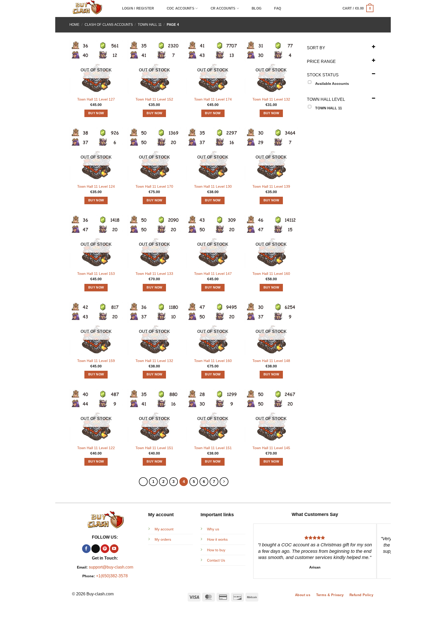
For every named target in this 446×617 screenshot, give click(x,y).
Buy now (96, 113)
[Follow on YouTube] (114, 548)
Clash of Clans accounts (109, 25)
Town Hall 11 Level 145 (271, 448)
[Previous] (143, 481)
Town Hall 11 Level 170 (154, 186)
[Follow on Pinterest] (105, 548)
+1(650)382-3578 (112, 576)
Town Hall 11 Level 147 (213, 274)
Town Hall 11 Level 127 (96, 99)
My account (164, 529)
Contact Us (216, 560)
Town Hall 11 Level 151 (154, 448)
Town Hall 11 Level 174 (213, 99)
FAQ (277, 8)
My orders (163, 539)
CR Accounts (223, 8)
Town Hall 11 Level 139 (271, 186)
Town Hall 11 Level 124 (96, 186)
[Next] (224, 481)
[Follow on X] (95, 548)
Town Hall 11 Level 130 (213, 186)
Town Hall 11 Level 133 (154, 274)
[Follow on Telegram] (123, 548)
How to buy (216, 550)
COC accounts (180, 8)
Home (74, 25)
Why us (213, 529)
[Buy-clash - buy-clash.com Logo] (90, 8)
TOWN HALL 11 (150, 25)
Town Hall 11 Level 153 (96, 274)
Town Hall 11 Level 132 (271, 99)
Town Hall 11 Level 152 (154, 99)
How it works (217, 539)
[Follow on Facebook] (86, 548)
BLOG (256, 8)
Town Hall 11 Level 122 (96, 448)
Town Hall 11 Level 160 (271, 274)
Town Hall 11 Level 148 (271, 361)
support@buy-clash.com (111, 567)
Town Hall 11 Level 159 (96, 361)
